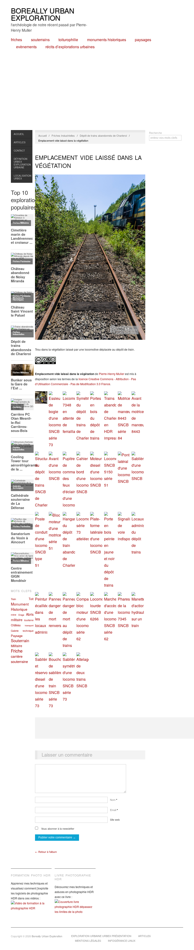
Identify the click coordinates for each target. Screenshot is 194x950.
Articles (20, 142)
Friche (16, 651)
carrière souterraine (19, 659)
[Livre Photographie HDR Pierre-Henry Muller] (75, 910)
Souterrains (40, 40)
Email (114, 810)
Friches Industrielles (63, 135)
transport (29, 625)
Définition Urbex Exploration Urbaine (22, 163)
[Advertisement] (97, 94)
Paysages (143, 40)
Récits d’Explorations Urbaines (70, 47)
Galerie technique (22, 630)
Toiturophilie (68, 40)
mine (13, 614)
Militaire (16, 645)
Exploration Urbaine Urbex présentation (101, 936)
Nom (113, 800)
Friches (16, 40)
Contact (19, 150)
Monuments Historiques (106, 40)
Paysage (16, 635)
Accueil (19, 134)
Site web (115, 819)
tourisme (29, 620)
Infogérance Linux (121, 940)
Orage (21, 614)
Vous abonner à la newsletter (57, 828)
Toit (31, 599)
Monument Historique (20, 606)
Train (13, 599)
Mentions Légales (88, 940)
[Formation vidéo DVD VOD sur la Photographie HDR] (31, 909)
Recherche (155, 133)
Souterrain (20, 640)
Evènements (26, 47)
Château (16, 625)
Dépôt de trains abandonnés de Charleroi (103, 135)
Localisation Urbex (22, 177)
